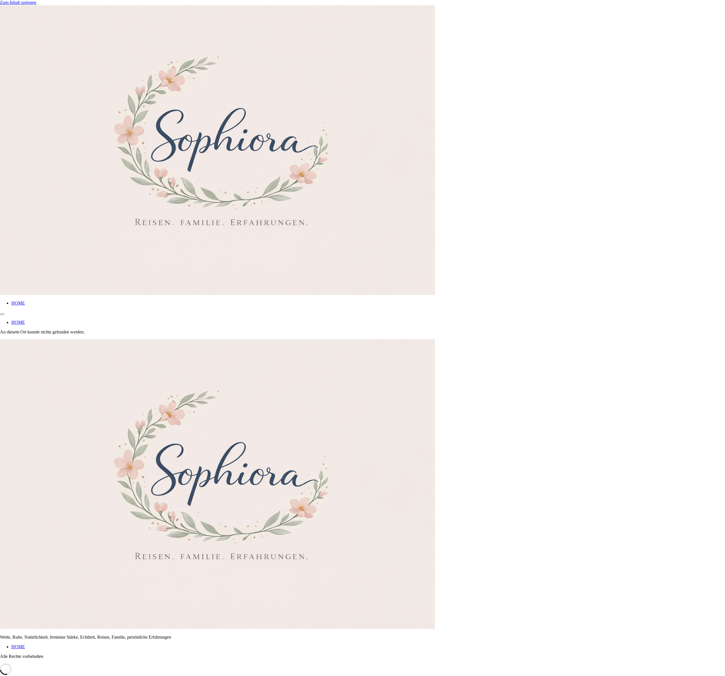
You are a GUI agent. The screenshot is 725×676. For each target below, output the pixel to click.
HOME (18, 303)
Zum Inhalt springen (18, 2)
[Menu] (2, 314)
